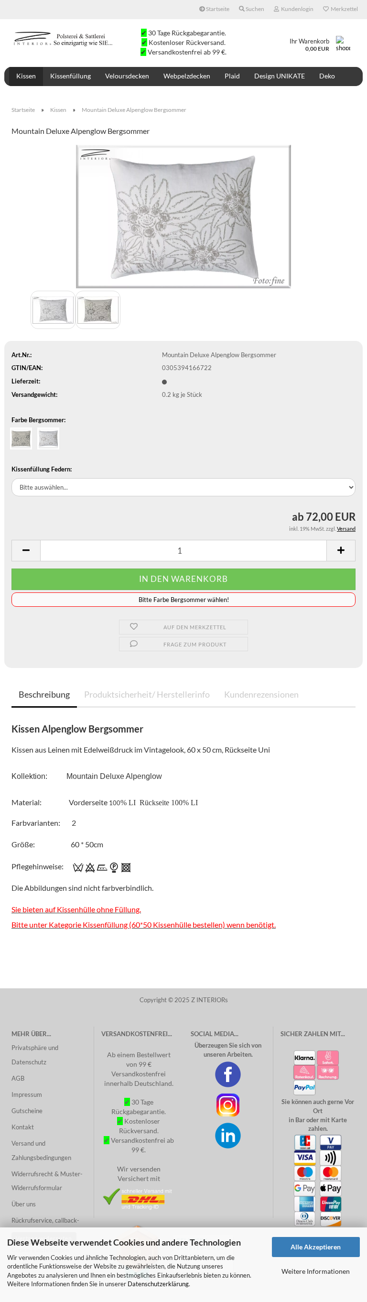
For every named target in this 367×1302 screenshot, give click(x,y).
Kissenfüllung (70, 76)
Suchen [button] (254, 8)
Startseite (217, 8)
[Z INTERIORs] (64, 38)
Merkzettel (343, 8)
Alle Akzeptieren (316, 1247)
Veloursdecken (127, 76)
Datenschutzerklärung (158, 1284)
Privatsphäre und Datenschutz (34, 1055)
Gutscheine (27, 1111)
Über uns (23, 1204)
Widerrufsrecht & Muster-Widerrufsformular (47, 1181)
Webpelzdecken (186, 76)
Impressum (26, 1094)
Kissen (26, 76)
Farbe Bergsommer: (38, 420)
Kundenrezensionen (261, 694)
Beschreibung (44, 694)
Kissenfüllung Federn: (41, 469)
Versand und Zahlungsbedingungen (41, 1150)
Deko (327, 76)
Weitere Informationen (315, 1271)
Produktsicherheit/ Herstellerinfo (147, 694)
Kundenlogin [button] (296, 8)
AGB (17, 1078)
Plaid (232, 76)
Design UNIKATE (279, 76)
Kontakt (22, 1127)
